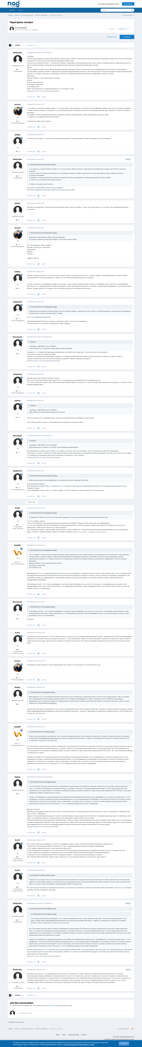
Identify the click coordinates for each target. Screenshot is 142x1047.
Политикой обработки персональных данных (79, 1044)
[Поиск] (132, 10)
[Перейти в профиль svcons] (17, 111)
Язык (57, 1034)
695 (18, 220)
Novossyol (17, 337)
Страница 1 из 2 (31, 45)
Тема (64, 1034)
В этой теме (124, 10)
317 (18, 69)
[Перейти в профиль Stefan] (17, 210)
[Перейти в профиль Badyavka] (12, 29)
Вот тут (29, 809)
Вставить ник (31, 97)
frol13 (17, 508)
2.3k (18, 151)
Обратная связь (73, 1034)
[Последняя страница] (22, 45)
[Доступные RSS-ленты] (132, 1028)
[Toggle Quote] (30, 164)
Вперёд (17, 45)
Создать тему (111, 37)
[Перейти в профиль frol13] (17, 514)
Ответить (127, 37)
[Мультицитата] (38, 96)
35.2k (18, 562)
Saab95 (17, 545)
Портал (20, 10)
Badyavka (23, 28)
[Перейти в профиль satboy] (17, 141)
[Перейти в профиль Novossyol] (17, 343)
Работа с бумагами (31, 30)
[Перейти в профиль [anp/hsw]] (17, 308)
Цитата (44, 97)
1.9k (18, 353)
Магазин (12, 10)
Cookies (83, 1034)
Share (113, 29)
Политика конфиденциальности (123, 1037)
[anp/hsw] (17, 302)
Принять (124, 1043)
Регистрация (128, 4)
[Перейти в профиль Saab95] (17, 552)
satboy (17, 135)
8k (18, 524)
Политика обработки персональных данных (119, 1039)
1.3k (18, 121)
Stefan (17, 203)
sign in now (51, 1005)
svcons (17, 104)
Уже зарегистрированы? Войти (108, 4)
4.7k (18, 318)
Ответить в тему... (26, 1013)
